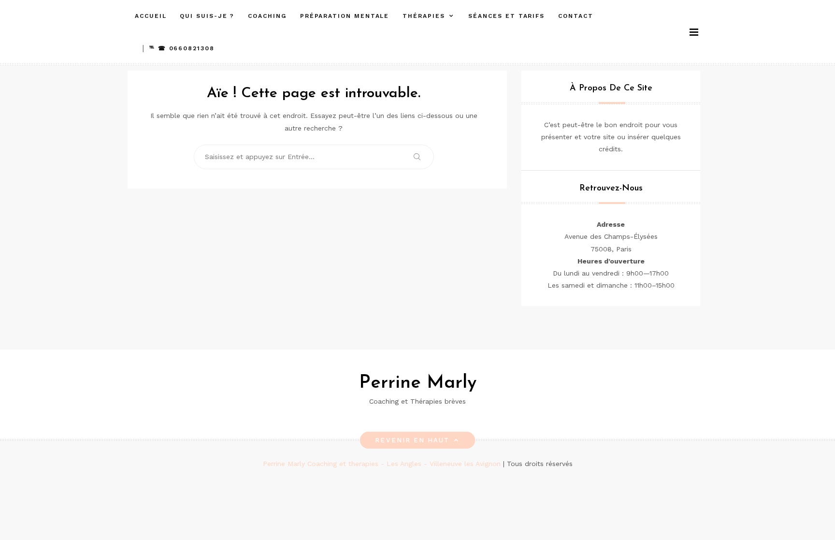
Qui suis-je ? (207, 16)
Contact (575, 16)
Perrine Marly (417, 383)
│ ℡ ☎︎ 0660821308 (178, 48)
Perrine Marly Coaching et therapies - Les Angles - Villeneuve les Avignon (383, 463)
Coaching (267, 16)
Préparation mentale (344, 16)
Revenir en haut (412, 440)
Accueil (150, 16)
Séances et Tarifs (506, 16)
